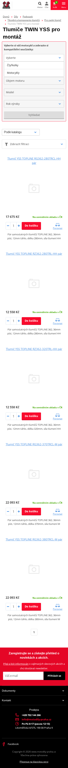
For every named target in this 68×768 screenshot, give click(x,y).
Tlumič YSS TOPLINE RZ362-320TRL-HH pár (34, 349)
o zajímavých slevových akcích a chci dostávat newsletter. (34, 666)
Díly (16, 16)
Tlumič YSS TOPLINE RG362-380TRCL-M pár (34, 539)
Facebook (13, 744)
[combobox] (34, 58)
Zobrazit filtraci (19, 144)
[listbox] (34, 69)
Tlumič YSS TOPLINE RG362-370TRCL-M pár (34, 444)
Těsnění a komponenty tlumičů (24, 20)
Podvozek (28, 16)
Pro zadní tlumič (52, 20)
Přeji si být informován (16, 663)
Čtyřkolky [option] (12, 65)
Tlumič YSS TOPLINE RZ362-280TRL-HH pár (34, 253)
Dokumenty (8, 690)
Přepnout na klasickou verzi (34, 761)
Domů (6, 16)
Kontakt (6, 700)
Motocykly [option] (13, 73)
